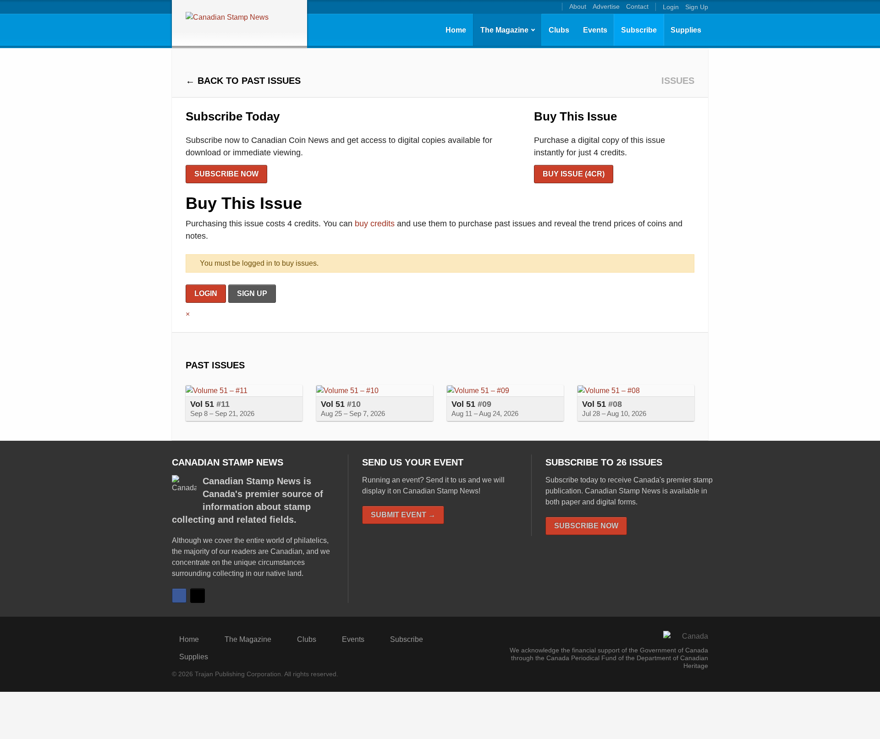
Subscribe (639, 30)
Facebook (179, 595)
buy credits (375, 223)
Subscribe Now (226, 174)
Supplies (686, 30)
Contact (637, 6)
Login (671, 7)
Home (456, 30)
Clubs (559, 30)
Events (595, 30)
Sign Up (696, 7)
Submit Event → (403, 515)
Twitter (197, 595)
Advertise (606, 6)
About (577, 6)
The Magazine (504, 30)
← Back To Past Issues (243, 81)
